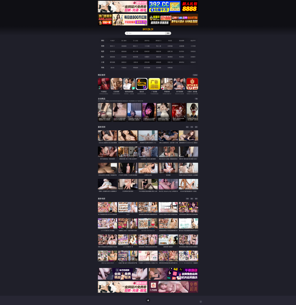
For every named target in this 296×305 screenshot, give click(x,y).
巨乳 (192, 127)
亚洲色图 (123, 57)
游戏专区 (147, 40)
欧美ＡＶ (135, 46)
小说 (102, 62)
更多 (196, 127)
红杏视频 (158, 67)
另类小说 (170, 62)
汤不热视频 (147, 67)
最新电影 (101, 198)
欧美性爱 (147, 51)
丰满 (187, 198)
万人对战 (135, 40)
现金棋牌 (181, 40)
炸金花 (170, 40)
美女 (187, 127)
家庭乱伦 (123, 62)
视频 (102, 46)
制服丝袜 (158, 51)
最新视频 (101, 127)
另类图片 (193, 57)
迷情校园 (158, 62)
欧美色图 (135, 57)
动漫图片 (147, 57)
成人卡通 (135, 51)
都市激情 (112, 62)
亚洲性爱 (112, 51)
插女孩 (112, 67)
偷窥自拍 (112, 57)
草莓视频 (135, 67)
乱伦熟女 (181, 51)
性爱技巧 (193, 62)
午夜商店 (123, 67)
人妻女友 (135, 62)
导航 (102, 68)
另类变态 (193, 51)
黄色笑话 (181, 62)
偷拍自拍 (123, 51)
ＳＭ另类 (193, 46)
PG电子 (112, 40)
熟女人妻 (158, 46)
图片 (102, 57)
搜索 (168, 33)
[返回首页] (201, 301)
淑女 (192, 198)
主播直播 (181, 46)
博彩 (102, 41)
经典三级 (170, 51)
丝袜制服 (170, 46)
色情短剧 (170, 67)
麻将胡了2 (158, 40)
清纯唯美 (170, 57)
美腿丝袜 (158, 57)
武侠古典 (147, 62)
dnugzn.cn (148, 29)
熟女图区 (181, 57)
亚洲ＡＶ (112, 46)
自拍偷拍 (123, 46)
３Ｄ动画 (147, 46)
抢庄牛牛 (193, 40)
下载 (196, 98)
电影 (102, 51)
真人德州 (123, 40)
